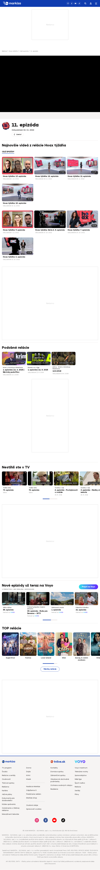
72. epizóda (34, 490)
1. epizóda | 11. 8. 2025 (38, 370)
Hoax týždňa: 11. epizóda (79, 176)
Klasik (28, 779)
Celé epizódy (24, 51)
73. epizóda (8, 490)
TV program (7, 768)
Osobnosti (6, 779)
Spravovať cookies (33, 809)
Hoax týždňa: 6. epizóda (14, 257)
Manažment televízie (10, 814)
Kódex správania (8, 804)
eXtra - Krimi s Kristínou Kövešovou (61, 368)
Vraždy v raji (59, 488)
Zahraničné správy (57, 775)
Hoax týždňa (13, 51)
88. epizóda (8, 610)
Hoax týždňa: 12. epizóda (46, 176)
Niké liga (78, 779)
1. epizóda (56, 610)
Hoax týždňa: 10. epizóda (14, 203)
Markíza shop (31, 798)
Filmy (77, 794)
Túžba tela (7, 488)
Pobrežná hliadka (82, 607)
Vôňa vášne (7, 607)
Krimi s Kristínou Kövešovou (13, 367)
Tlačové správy (8, 783)
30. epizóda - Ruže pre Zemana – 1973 (37, 612)
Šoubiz (4, 772)
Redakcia (54, 789)
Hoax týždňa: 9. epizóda (14, 230)
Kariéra (5, 791)
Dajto (28, 772)
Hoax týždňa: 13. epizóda (14, 176)
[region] (50, 153)
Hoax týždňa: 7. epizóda (79, 230)
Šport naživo (80, 783)
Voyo (12, 612)
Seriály (77, 791)
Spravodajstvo (81, 775)
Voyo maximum (81, 768)
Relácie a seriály (8, 775)
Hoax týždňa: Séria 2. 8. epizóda (50, 230)
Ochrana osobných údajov (61, 785)
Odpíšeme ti (31, 790)
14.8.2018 (57, 371)
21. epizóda (81, 610)
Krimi (28, 775)
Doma (28, 768)
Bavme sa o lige (33, 367)
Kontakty (54, 768)
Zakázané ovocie (57, 607)
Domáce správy (56, 772)
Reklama (5, 787)
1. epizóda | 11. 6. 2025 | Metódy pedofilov (13, 371)
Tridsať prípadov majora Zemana (36, 608)
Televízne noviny (81, 772)
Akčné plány (7, 794)
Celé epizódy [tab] (8, 152)
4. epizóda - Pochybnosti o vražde (66, 491)
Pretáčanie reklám (33, 794)
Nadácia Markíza (33, 786)
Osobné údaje (32, 805)
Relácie (4, 51)
